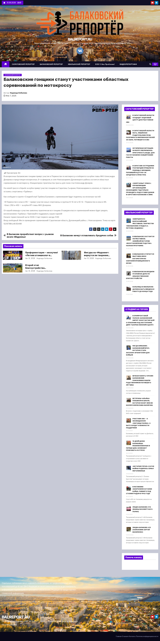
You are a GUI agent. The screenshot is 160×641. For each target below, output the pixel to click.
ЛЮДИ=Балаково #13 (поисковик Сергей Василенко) (141, 530)
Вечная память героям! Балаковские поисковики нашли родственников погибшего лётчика (139, 380)
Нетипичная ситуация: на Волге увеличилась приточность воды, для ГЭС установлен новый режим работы (140, 152)
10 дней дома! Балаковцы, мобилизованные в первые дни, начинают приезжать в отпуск (138, 445)
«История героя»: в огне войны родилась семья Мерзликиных (143, 468)
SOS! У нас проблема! (105, 64)
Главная (119, 636)
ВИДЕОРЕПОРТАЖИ (128, 64)
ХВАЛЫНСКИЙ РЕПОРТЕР (79, 64)
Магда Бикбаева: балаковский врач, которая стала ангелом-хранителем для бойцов (138, 350)
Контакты (132, 636)
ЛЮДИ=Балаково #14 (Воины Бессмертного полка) (142, 509)
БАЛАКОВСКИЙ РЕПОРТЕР (51, 64)
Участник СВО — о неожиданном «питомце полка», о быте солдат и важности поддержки (138, 423)
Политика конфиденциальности (147, 636)
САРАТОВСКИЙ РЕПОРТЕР (23, 64)
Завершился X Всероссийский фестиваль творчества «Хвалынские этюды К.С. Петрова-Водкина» (140, 223)
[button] (150, 64)
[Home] (5, 64)
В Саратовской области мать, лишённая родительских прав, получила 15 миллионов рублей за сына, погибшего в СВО (140, 135)
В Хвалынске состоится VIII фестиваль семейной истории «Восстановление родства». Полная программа (140, 241)
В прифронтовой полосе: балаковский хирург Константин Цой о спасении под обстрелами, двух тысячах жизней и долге (140, 320)
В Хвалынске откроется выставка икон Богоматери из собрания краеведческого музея (140, 258)
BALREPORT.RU (80, 39)
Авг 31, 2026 (30, 258)
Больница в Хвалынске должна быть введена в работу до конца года (143, 289)
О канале (125, 636)
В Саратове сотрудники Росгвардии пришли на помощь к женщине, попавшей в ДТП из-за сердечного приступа (140, 170)
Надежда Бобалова (18, 93)
